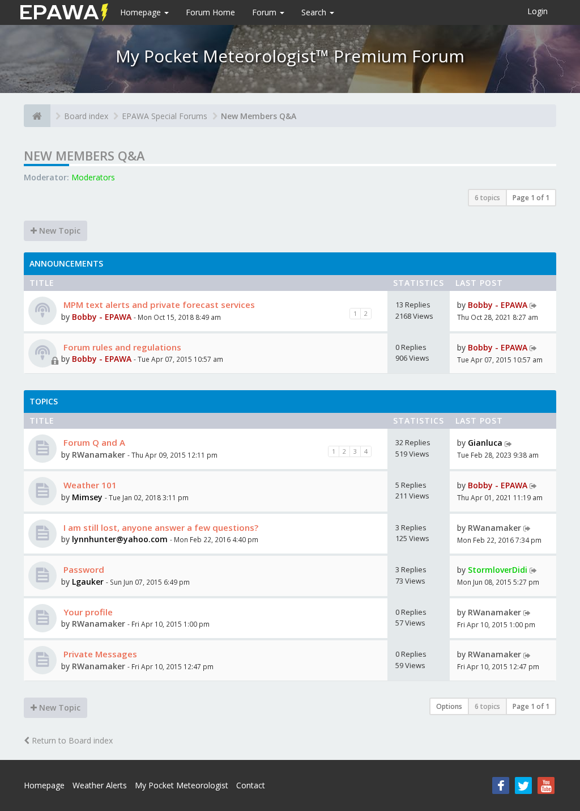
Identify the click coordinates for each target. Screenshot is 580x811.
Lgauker (88, 581)
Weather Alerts (99, 785)
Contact (250, 785)
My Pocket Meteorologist (181, 785)
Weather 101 (89, 485)
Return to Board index (71, 740)
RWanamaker (98, 454)
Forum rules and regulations (121, 347)
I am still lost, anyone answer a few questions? (159, 527)
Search (315, 12)
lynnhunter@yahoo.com (120, 539)
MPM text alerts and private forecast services (158, 304)
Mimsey (87, 497)
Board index (86, 116)
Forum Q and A (93, 442)
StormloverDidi (497, 569)
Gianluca (485, 442)
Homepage (141, 12)
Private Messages (99, 654)
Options (449, 706)
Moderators (93, 177)
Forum (265, 12)
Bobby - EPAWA (101, 316)
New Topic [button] (58, 230)
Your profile (87, 612)
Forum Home (210, 12)
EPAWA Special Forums (164, 116)
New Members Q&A (258, 116)
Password (82, 569)
